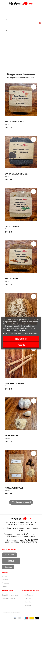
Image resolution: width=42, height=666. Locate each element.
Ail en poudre (11, 435)
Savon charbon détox (16, 174)
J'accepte (21, 345)
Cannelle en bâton (14, 383)
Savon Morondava (14, 121)
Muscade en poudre (15, 488)
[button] (35, 126)
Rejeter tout (21, 339)
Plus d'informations (10, 333)
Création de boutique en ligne (11, 612)
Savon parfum (12, 226)
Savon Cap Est (12, 278)
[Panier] (38, 24)
